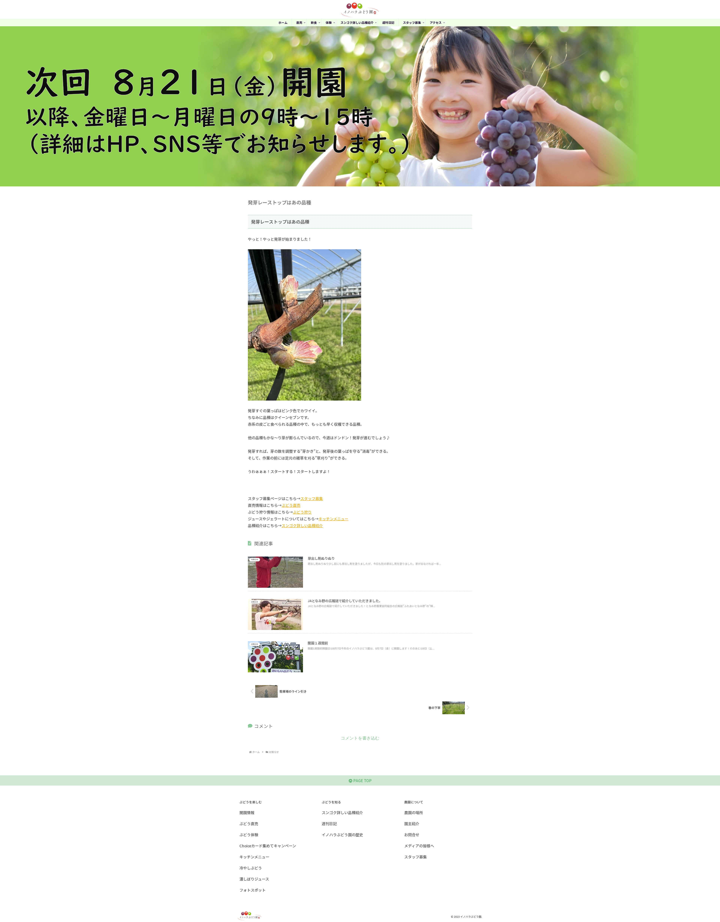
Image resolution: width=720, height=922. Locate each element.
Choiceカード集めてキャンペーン (267, 845)
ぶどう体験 (248, 834)
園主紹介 (411, 823)
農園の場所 (413, 812)
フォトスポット (252, 890)
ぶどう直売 (291, 505)
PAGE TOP (362, 780)
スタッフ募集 (311, 498)
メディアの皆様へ (419, 845)
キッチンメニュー (333, 518)
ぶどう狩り (302, 512)
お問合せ (411, 834)
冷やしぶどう (250, 868)
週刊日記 (329, 823)
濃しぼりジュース (254, 879)
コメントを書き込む (360, 738)
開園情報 (246, 812)
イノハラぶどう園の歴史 (342, 834)
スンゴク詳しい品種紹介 (302, 525)
